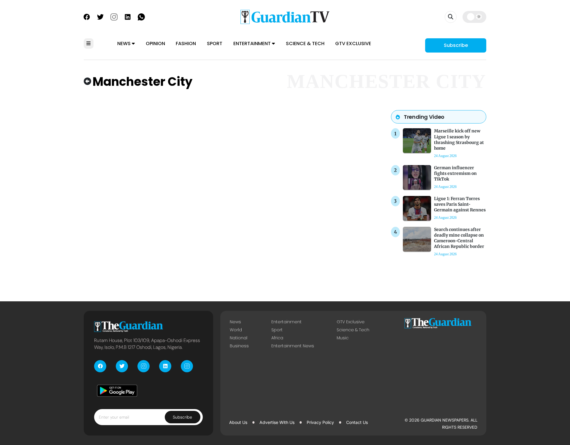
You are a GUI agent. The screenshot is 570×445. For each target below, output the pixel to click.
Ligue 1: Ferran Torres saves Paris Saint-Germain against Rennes (460, 204)
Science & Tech (305, 43)
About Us (238, 422)
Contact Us (357, 422)
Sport (214, 43)
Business (239, 346)
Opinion (155, 43)
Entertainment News (292, 346)
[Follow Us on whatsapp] (141, 16)
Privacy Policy (320, 422)
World (236, 330)
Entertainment (252, 43)
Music (343, 338)
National (238, 338)
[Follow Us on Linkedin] (128, 16)
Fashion (186, 43)
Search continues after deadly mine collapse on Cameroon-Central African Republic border (459, 238)
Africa (277, 338)
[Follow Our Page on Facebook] (87, 16)
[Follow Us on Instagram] (114, 16)
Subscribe (456, 45)
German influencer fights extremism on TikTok (455, 173)
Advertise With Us (276, 422)
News (124, 43)
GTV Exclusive (353, 43)
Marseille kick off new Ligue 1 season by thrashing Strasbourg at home (459, 139)
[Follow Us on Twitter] (100, 16)
